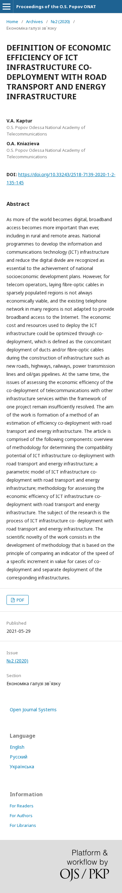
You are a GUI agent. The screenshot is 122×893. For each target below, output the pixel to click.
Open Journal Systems (33, 709)
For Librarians (23, 825)
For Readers (22, 806)
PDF (20, 600)
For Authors (21, 815)
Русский (18, 757)
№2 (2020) (60, 21)
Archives (34, 21)
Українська (22, 766)
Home (12, 21)
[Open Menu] (6, 6)
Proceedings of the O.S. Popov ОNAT (56, 6)
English (17, 747)
